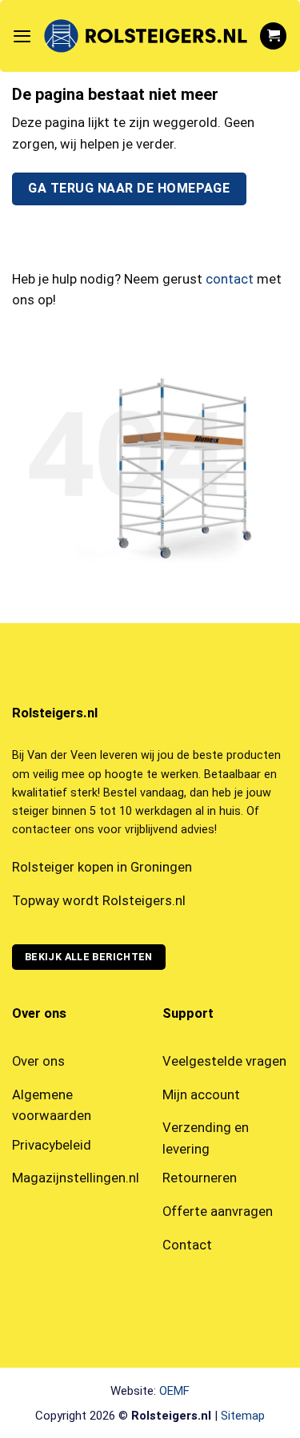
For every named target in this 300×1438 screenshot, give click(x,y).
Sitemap (243, 1415)
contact (230, 279)
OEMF (174, 1391)
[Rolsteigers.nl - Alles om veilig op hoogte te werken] (145, 36)
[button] (22, 36)
